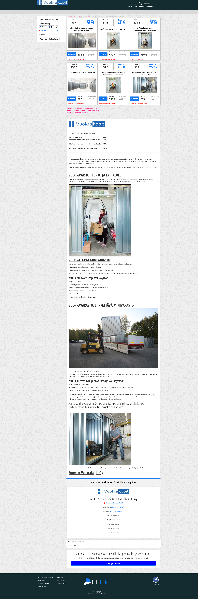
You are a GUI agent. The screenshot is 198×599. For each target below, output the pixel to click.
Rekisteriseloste (43, 584)
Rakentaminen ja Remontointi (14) (87, 110)
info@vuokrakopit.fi (117, 507)
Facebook (156, 584)
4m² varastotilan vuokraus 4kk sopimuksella (85, 140)
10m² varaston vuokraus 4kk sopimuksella (85, 144)
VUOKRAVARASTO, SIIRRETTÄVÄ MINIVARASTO (101, 305)
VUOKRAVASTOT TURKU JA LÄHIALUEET (96, 175)
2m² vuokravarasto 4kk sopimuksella (83, 148)
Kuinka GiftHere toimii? (45, 577)
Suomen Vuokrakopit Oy (86, 472)
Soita (44, 27)
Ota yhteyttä (113, 563)
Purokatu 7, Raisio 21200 (49, 30)
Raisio (88, 17)
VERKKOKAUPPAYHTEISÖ (75, 17)
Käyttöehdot (42, 580)
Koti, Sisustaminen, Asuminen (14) (86, 108)
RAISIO (69, 108)
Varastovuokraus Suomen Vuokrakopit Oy (108, 17)
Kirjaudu (134, 4)
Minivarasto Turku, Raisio (49, 39)
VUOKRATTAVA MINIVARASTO (89, 259)
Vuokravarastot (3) (81, 113)
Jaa (52, 27)
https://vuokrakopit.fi (117, 511)
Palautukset (42, 587)
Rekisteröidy (132, 6)
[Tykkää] (57, 27)
